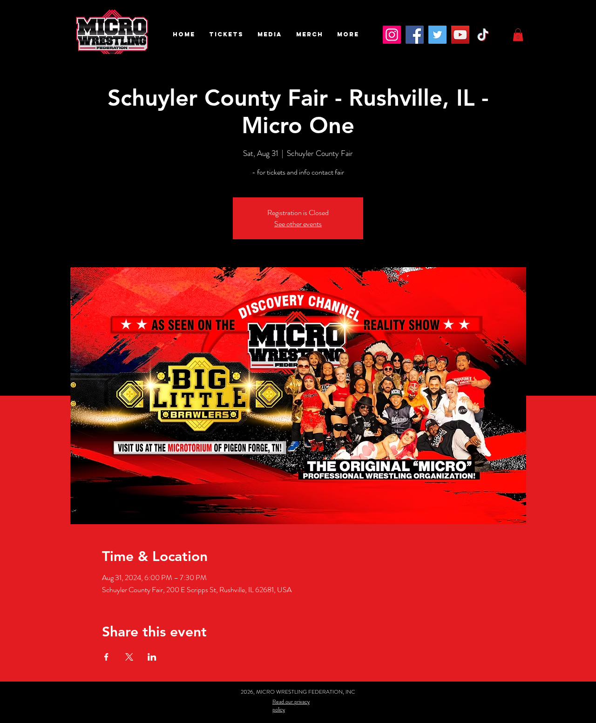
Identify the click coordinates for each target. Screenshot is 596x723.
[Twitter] (437, 35)
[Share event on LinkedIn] (152, 657)
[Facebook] (415, 35)
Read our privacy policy (291, 705)
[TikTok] (483, 35)
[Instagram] (392, 35)
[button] (226, 34)
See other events (298, 223)
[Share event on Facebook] (106, 657)
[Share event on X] (129, 657)
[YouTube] (460, 35)
